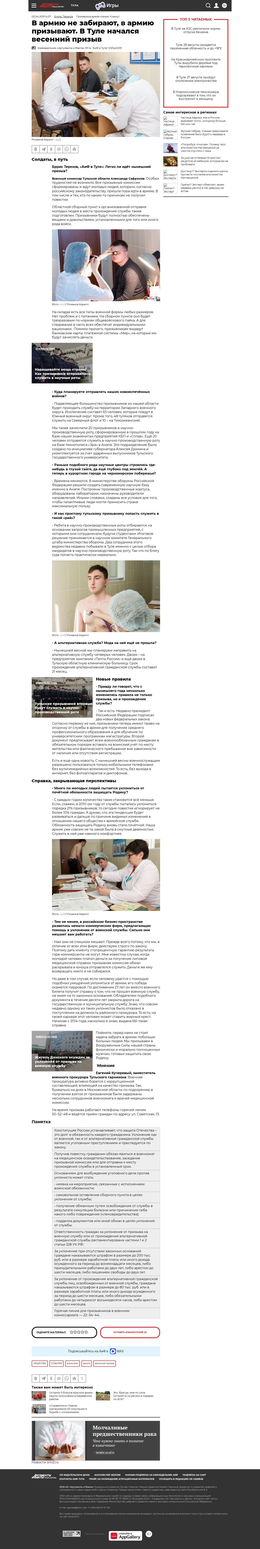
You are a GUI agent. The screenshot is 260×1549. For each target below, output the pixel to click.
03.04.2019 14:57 (41, 16)
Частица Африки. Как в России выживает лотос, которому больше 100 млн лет (203, 121)
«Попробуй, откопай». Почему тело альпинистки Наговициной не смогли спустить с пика (203, 147)
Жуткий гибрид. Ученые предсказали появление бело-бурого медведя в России (204, 134)
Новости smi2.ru (45, 1462)
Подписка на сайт (194, 1475)
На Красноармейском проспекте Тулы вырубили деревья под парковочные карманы (196, 63)
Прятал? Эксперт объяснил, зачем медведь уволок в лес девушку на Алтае (202, 188)
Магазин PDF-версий (107, 1475)
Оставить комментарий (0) (130, 1332)
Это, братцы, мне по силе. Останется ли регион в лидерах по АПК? (133, 1396)
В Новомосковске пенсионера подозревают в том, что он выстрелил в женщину (196, 95)
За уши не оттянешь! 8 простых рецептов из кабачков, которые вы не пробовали (204, 161)
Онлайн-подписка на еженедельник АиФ (151, 1475)
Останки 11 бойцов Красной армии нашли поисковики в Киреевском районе (71, 1396)
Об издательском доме (75, 1475)
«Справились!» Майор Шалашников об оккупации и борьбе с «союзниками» (68, 1409)
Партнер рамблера (94, 1534)
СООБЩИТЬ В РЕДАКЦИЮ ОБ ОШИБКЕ (181, 1479)
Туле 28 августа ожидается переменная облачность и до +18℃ (196, 46)
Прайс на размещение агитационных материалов (121, 1479)
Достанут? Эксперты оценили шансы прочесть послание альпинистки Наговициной (204, 174)
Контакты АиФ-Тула (72, 1479)
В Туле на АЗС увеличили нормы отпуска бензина (195, 30)
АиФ (58, 139)
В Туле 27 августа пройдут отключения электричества (196, 79)
